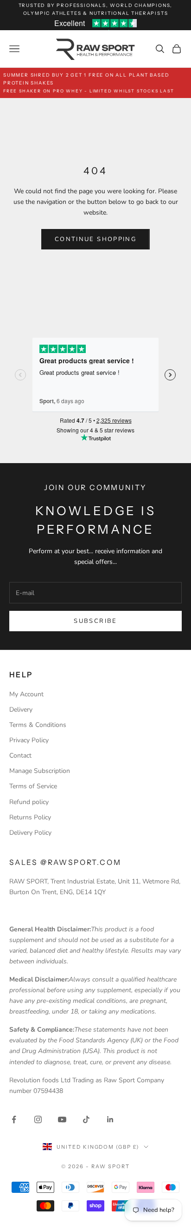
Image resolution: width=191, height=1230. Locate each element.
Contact (20, 755)
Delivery (20, 709)
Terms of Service (33, 786)
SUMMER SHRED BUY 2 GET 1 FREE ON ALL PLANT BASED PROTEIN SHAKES (88, 82)
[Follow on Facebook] (14, 1119)
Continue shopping (95, 239)
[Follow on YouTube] (62, 1119)
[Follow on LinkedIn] (110, 1119)
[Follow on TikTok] (86, 1119)
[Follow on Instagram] (38, 1119)
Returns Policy (30, 817)
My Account (26, 694)
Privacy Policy (29, 740)
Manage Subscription (39, 770)
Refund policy (29, 802)
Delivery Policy (30, 832)
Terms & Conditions (37, 724)
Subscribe (95, 621)
